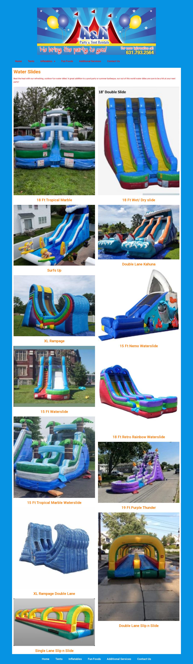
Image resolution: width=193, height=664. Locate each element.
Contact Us (113, 61)
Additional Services (90, 61)
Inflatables (46, 61)
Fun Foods (67, 61)
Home (18, 61)
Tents (31, 61)
